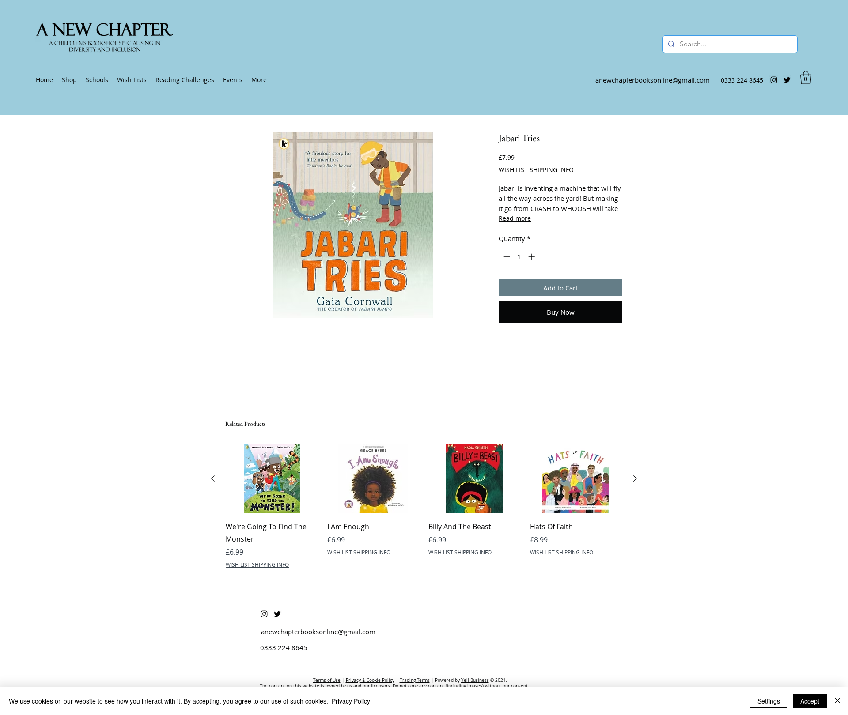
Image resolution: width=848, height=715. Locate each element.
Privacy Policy (351, 700)
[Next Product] (635, 478)
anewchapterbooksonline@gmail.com (318, 631)
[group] (424, 506)
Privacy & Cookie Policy (370, 680)
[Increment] (532, 256)
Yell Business (475, 680)
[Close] (837, 701)
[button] (805, 77)
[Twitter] (787, 79)
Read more (515, 218)
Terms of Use (327, 680)
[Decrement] (506, 256)
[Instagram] (773, 79)
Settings (768, 700)
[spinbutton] (519, 256)
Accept (809, 700)
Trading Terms (415, 680)
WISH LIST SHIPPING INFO (536, 170)
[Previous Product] (213, 478)
